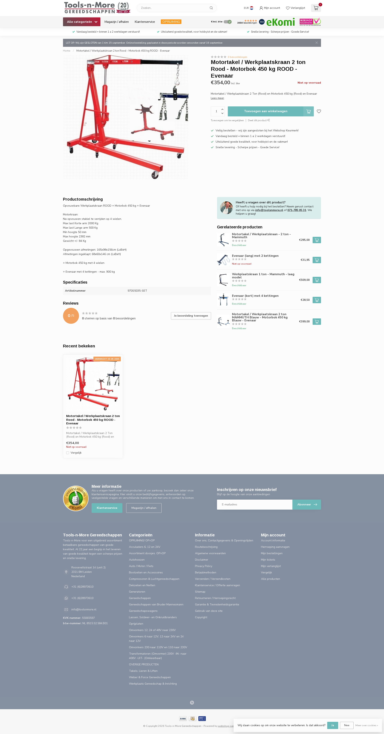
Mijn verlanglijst (271, 566)
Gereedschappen (140, 598)
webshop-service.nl (229, 726)
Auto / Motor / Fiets (141, 566)
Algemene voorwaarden (210, 553)
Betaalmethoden (205, 572)
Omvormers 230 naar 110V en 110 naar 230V (158, 647)
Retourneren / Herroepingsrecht (215, 598)
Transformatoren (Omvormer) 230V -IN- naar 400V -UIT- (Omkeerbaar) (157, 656)
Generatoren (137, 592)
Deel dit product (257, 120)
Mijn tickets (268, 560)
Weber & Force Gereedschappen (150, 677)
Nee (346, 725)
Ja (332, 725)
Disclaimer (201, 560)
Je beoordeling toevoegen (191, 316)
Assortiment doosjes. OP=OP (147, 553)
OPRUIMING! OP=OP (142, 540)
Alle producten (270, 579)
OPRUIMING (171, 22)
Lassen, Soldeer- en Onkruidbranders (153, 617)
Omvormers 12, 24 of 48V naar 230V (152, 630)
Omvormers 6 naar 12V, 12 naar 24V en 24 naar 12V (156, 639)
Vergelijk (76, 452)
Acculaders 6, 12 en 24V (144, 547)
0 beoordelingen (237, 57)
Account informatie (273, 540)
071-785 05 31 (296, 210)
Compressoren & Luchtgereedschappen (154, 579)
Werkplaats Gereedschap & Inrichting (153, 684)
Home (66, 51)
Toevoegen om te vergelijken (227, 120)
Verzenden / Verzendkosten (212, 579)
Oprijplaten (136, 624)
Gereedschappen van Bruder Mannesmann (156, 604)
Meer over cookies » (366, 725)
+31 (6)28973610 (82, 587)
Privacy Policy (203, 566)
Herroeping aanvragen (275, 547)
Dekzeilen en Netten (142, 585)
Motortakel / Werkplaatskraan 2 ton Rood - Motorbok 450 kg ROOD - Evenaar (123, 51)
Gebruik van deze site (209, 611)
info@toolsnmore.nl (269, 210)
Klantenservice (145, 22)
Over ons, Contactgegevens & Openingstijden (224, 540)
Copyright (201, 617)
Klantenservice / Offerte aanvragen (217, 585)
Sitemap (200, 592)
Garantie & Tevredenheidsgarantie (217, 604)
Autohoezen (137, 560)
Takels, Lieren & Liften (143, 671)
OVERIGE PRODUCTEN (144, 664)
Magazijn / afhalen (116, 22)
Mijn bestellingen (272, 553)
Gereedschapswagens (143, 611)
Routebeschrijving (206, 547)
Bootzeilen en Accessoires (146, 572)
